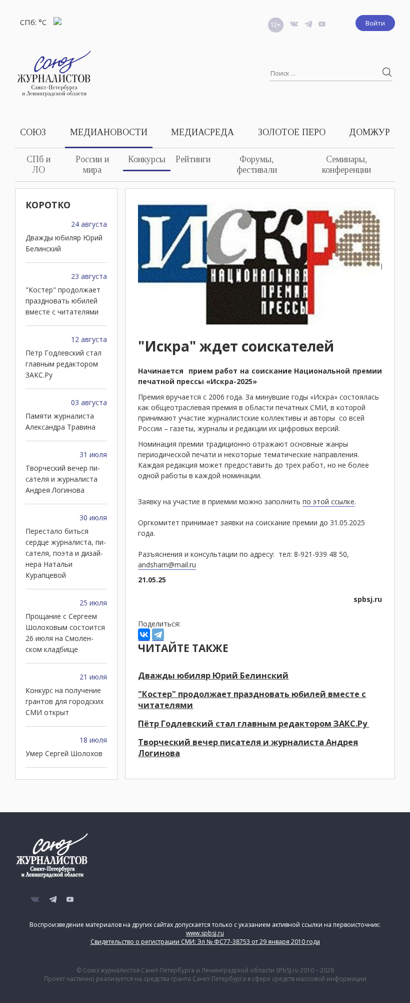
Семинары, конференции (346, 164)
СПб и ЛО (38, 164)
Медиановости (109, 132)
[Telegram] (158, 634)
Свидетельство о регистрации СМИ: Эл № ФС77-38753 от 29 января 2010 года (205, 941)
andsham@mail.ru (167, 564)
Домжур (369, 132)
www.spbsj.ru (205, 933)
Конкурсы (147, 159)
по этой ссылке (328, 501)
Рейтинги (193, 159)
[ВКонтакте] (144, 634)
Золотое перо (292, 132)
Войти (375, 23)
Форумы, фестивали (256, 164)
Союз (33, 132)
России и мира (92, 164)
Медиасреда (202, 132)
